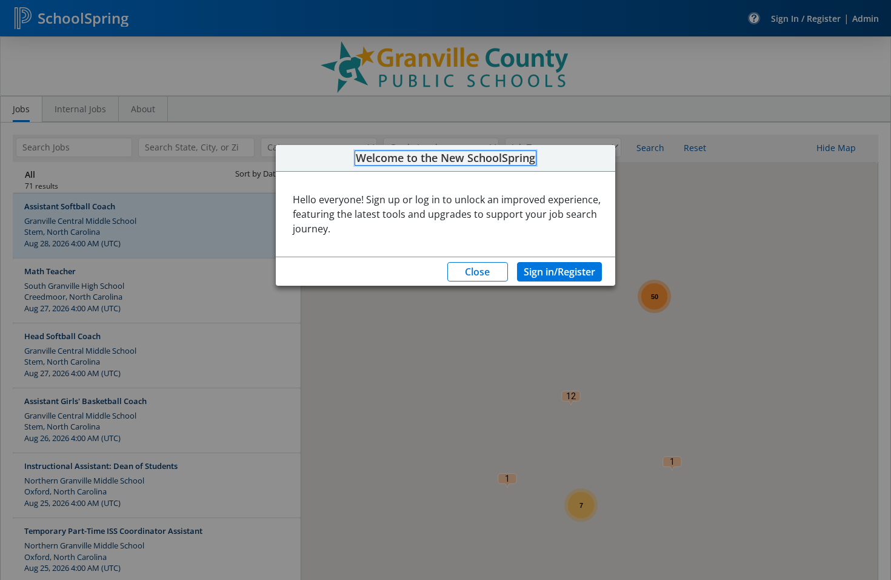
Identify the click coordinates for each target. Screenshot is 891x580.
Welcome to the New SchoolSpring (445, 158)
